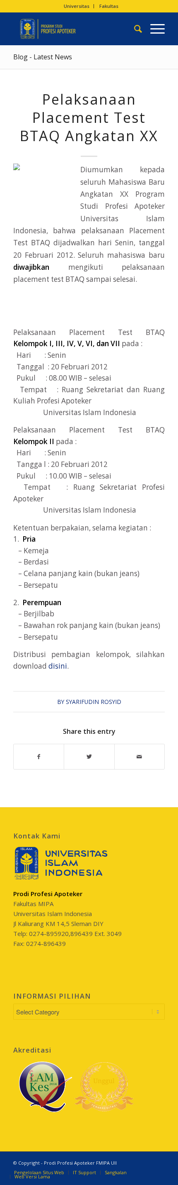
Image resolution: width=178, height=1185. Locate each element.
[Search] (134, 28)
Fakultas (108, 6)
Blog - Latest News (42, 56)
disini (57, 666)
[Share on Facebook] (39, 756)
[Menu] (153, 28)
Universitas (76, 6)
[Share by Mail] (139, 756)
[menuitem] (77, 6)
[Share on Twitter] (89, 756)
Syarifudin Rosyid (93, 702)
